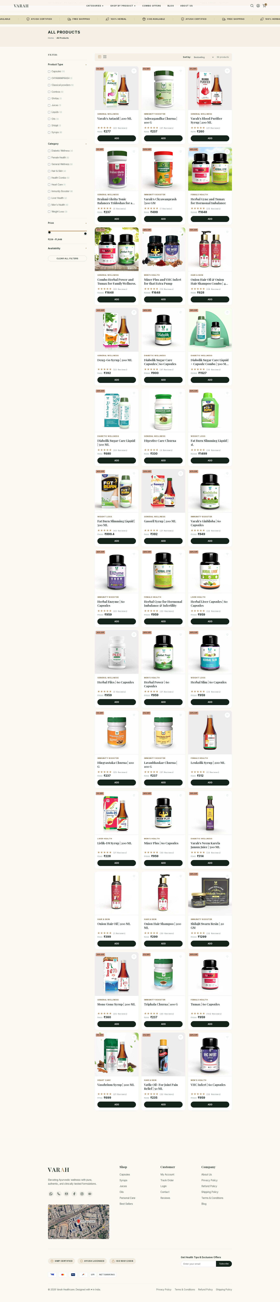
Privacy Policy (209, 1180)
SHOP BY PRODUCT (123, 6)
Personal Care (127, 1198)
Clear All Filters (67, 258)
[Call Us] (59, 1194)
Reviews (165, 1198)
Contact (164, 1192)
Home (51, 38)
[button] (117, 105)
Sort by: (187, 57)
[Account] (258, 5)
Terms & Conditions (212, 1198)
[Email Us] (66, 1194)
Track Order (167, 1180)
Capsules (125, 1174)
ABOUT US (186, 6)
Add (116, 138)
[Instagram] (82, 1194)
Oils (122, 1192)
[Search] (252, 5)
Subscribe (224, 1263)
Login (163, 1186)
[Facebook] (74, 1194)
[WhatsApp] (51, 1194)
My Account (167, 1174)
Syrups (123, 1180)
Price (67, 223)
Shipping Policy (209, 1192)
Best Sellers (126, 1203)
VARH (59, 1169)
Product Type (67, 64)
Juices (123, 1186)
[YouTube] (90, 1194)
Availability (67, 248)
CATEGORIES (95, 6)
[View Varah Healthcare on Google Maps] (78, 1222)
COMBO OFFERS (151, 6)
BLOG (171, 6)
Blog (203, 1203)
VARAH (21, 5)
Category (67, 143)
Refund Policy (209, 1186)
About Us (206, 1174)
